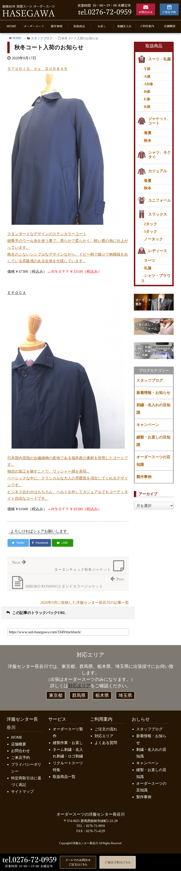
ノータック (153, 239)
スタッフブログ (41, 38)
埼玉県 (125, 695)
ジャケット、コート (159, 121)
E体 (147, 99)
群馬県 (79, 695)
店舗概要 (18, 744)
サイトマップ (22, 791)
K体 (147, 107)
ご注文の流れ (106, 729)
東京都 (55, 695)
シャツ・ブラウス (155, 278)
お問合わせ (20, 751)
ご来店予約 (20, 758)
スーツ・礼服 (159, 59)
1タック (150, 231)
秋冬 (148, 141)
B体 (147, 92)
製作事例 (144, 477)
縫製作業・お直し (68, 743)
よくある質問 (106, 743)
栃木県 (102, 695)
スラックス (157, 214)
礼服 (148, 268)
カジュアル (157, 171)
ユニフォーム (159, 200)
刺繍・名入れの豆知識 (153, 408)
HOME (16, 38)
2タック (150, 224)
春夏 (148, 133)
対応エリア (79, 685)
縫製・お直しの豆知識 (153, 441)
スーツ (149, 260)
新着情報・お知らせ (153, 393)
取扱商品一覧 (64, 777)
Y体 (147, 69)
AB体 (148, 84)
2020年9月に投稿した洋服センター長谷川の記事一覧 (84, 603)
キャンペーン (147, 425)
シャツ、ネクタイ (159, 154)
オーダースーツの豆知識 (153, 460)
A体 (147, 76)
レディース (157, 251)
